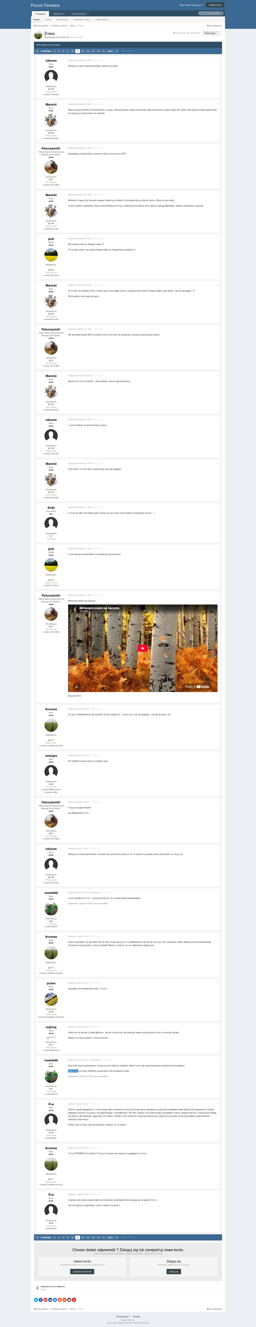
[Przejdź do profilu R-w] (51, 1120)
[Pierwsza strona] (37, 51)
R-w (51, 1104)
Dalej (110, 51)
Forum (37, 19)
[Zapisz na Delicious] (55, 1300)
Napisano (80, 60)
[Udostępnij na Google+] (45, 1300)
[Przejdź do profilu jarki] (51, 255)
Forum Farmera (45, 5)
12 (83, 51)
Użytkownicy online (81, 19)
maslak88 (51, 892)
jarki (51, 239)
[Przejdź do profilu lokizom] (51, 76)
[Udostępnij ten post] (217, 60)
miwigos (51, 755)
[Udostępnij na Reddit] (60, 1300)
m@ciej (51, 1027)
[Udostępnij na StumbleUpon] (64, 1300)
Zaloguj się (173, 1271)
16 (103, 51)
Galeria (48, 19)
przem (51, 983)
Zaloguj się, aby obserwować (188, 32)
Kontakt (136, 1316)
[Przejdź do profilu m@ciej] (51, 1038)
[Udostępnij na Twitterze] (36, 1300)
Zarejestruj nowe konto (82, 1271)
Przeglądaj (40, 13)
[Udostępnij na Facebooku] (41, 1300)
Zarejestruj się (215, 4)
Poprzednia (46, 51)
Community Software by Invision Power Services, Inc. (128, 1322)
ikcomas (65, 37)
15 (98, 51)
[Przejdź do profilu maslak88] (51, 908)
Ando (51, 507)
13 (88, 51)
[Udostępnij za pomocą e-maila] (69, 1300)
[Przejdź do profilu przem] (51, 999)
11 (78, 51)
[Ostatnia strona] (117, 51)
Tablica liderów (101, 19)
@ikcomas (73, 1071)
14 (93, 51)
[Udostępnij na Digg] (50, 1300)
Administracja (62, 19)
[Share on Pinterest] (74, 1300)
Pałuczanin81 (51, 148)
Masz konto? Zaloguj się (191, 5)
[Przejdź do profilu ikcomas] (38, 35)
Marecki (51, 104)
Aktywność (58, 13)
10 (72, 51)
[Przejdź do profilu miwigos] (51, 771)
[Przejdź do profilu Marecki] (51, 120)
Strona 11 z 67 (127, 51)
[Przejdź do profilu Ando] (51, 523)
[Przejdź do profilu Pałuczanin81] (51, 167)
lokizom (51, 60)
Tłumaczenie (122, 1316)
